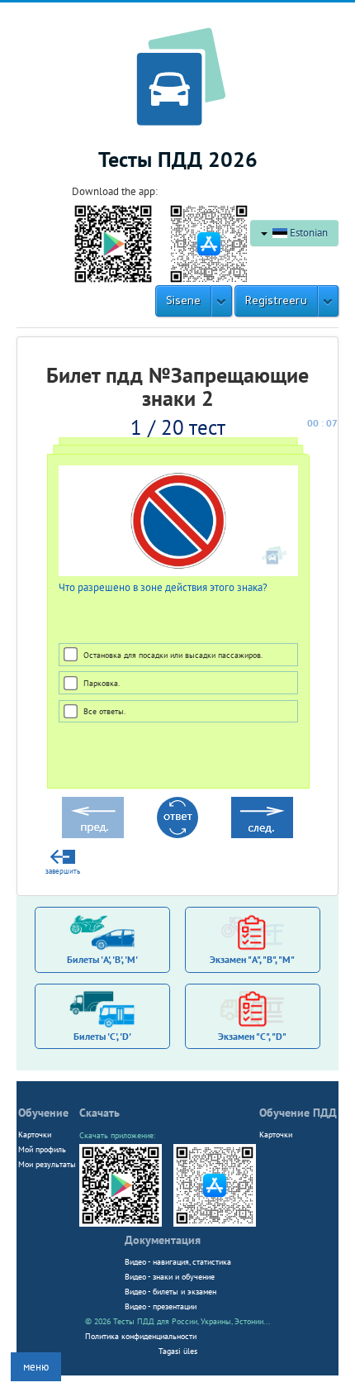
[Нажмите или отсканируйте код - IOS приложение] (209, 243)
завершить (62, 871)
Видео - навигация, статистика (178, 1261)
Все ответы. (104, 711)
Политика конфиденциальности (140, 1336)
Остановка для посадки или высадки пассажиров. (173, 654)
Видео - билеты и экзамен (170, 1291)
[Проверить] (177, 817)
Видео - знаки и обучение (170, 1276)
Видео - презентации (160, 1306)
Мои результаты (47, 1164)
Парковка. (101, 683)
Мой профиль (42, 1149)
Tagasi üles (178, 1350)
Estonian (307, 233)
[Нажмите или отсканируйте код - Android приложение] (113, 243)
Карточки (34, 1134)
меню (36, 1367)
